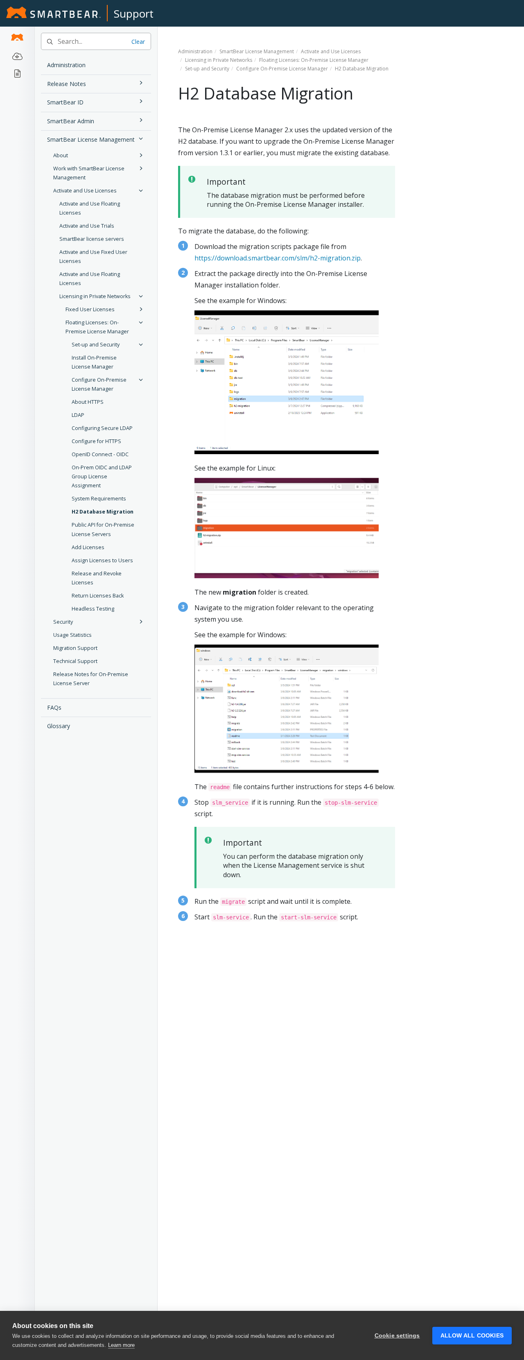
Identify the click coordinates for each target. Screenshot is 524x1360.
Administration (66, 65)
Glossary (58, 726)
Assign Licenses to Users (102, 560)
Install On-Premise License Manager (94, 362)
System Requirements (99, 498)
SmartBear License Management (91, 139)
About (60, 155)
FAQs (54, 707)
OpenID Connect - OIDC (100, 454)
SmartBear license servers (91, 238)
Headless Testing (93, 608)
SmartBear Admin (70, 121)
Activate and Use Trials (86, 225)
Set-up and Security (96, 344)
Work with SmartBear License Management (88, 173)
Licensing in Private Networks (95, 296)
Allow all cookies (472, 1336)
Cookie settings (397, 1336)
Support (134, 13)
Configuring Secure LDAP (102, 428)
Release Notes (66, 84)
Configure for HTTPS (96, 441)
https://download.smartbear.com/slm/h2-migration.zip (277, 257)
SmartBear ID (65, 102)
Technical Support (75, 661)
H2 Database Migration (102, 511)
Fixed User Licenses (90, 309)
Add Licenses (88, 547)
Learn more (121, 1345)
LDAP (78, 415)
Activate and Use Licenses (85, 190)
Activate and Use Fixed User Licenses (93, 257)
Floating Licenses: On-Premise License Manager (97, 327)
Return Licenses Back (98, 595)
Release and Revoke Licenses (97, 578)
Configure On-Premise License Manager (99, 384)
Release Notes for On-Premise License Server (90, 679)
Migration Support (75, 648)
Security (63, 621)
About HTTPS (88, 401)
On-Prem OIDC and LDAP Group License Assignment (102, 476)
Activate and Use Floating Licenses (89, 208)
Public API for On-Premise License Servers (103, 529)
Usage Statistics (72, 634)
